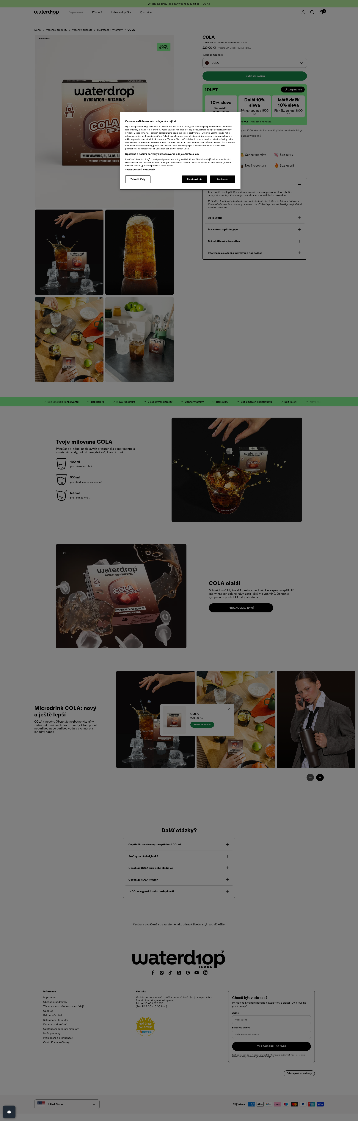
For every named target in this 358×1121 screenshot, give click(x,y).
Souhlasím (222, 179)
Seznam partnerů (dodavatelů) (140, 169)
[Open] (9, 1112)
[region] (180, 151)
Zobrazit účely (138, 179)
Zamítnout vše (194, 179)
